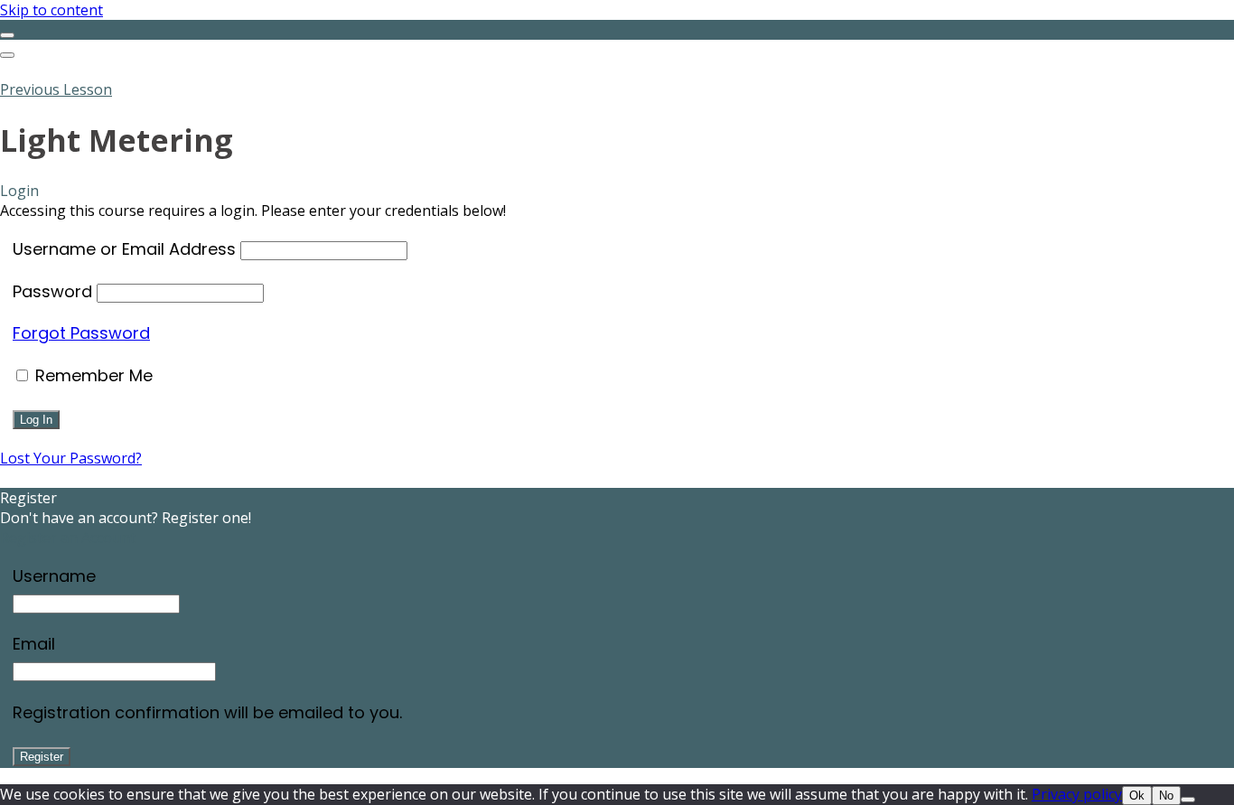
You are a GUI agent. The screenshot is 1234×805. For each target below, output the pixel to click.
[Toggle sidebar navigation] (7, 35)
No (1166, 795)
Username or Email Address (124, 249)
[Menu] (7, 55)
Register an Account (68, 538)
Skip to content (51, 10)
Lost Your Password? (71, 458)
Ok (1137, 795)
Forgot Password (81, 333)
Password (52, 291)
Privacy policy (1077, 794)
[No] (1188, 799)
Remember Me (92, 375)
